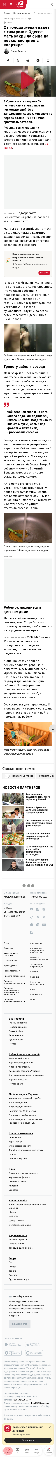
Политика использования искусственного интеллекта (11, 991)
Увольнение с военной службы (25, 1098)
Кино (12, 1169)
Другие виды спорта (19, 1279)
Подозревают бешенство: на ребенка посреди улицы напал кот (26, 217)
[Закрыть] (49, 1427)
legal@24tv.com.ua (40, 1403)
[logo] (20, 4)
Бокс (11, 1262)
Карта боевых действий (21, 1062)
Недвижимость (18, 1235)
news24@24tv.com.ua (15, 897)
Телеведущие (10, 966)
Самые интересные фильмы (23, 1173)
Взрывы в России (18, 1079)
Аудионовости (16, 1039)
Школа (12, 1212)
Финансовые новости (20, 1146)
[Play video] (28, 80)
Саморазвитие (16, 1220)
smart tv (13, 1353)
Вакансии (34, 977)
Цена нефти (15, 1137)
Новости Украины (22, 13)
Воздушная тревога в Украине (24, 1071)
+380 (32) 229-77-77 (22, 1400)
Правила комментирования (39, 959)
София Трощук (18, 51)
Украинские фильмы (19, 1177)
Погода (12, 1044)
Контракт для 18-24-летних (22, 1111)
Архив (33, 989)
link (31, 909)
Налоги (12, 1154)
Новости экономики (21, 1133)
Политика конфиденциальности (14, 982)
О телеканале (10, 961)
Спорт (12, 1258)
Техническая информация (36, 966)
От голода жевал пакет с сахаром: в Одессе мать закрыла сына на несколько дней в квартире (42, 13)
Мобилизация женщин (20, 1107)
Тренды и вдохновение (21, 1248)
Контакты (34, 972)
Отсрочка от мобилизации (22, 1115)
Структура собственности (37, 983)
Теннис (12, 1271)
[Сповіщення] (52, 4)
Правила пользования (14, 976)
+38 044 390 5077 (38, 897)
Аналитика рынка (18, 1239)
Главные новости (18, 1022)
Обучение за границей (20, 1225)
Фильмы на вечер (18, 1181)
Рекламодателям (12, 971)
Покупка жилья (16, 1243)
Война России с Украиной (24, 1054)
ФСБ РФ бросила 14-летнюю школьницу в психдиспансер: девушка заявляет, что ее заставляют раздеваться (27, 645)
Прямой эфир (16, 1031)
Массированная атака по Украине (26, 1075)
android (13, 1344)
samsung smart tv (34, 1353)
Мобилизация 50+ (18, 1102)
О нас (6, 943)
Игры (32, 1000)
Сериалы (13, 1190)
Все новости (16, 1018)
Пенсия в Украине (18, 1158)
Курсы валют (15, 1141)
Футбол (12, 1266)
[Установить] (28, 1434)
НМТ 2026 (13, 1216)
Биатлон (13, 1275)
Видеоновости (16, 1035)
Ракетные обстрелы (19, 1058)
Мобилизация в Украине (23, 1094)
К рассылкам (19, 1324)
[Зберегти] (48, 60)
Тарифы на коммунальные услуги (26, 1150)
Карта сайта (36, 994)
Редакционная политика (11, 954)
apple (34, 1344)
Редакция (8, 948)
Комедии (13, 1185)
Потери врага (16, 1083)
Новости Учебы (18, 1200)
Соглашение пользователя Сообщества (37, 950)
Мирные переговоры (19, 1067)
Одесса (7, 13)
